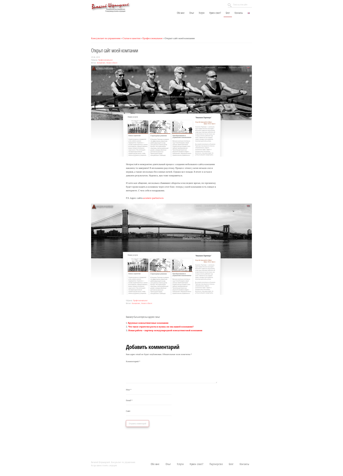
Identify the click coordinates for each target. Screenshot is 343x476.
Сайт (128, 411)
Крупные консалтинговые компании (148, 323)
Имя (128, 389)
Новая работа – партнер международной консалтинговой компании (165, 330)
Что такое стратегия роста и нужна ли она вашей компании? (161, 326)
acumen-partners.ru (153, 198)
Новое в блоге (112, 62)
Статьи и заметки (131, 38)
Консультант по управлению (106, 38)
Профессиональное (152, 38)
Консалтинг (101, 62)
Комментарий (133, 361)
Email (129, 400)
